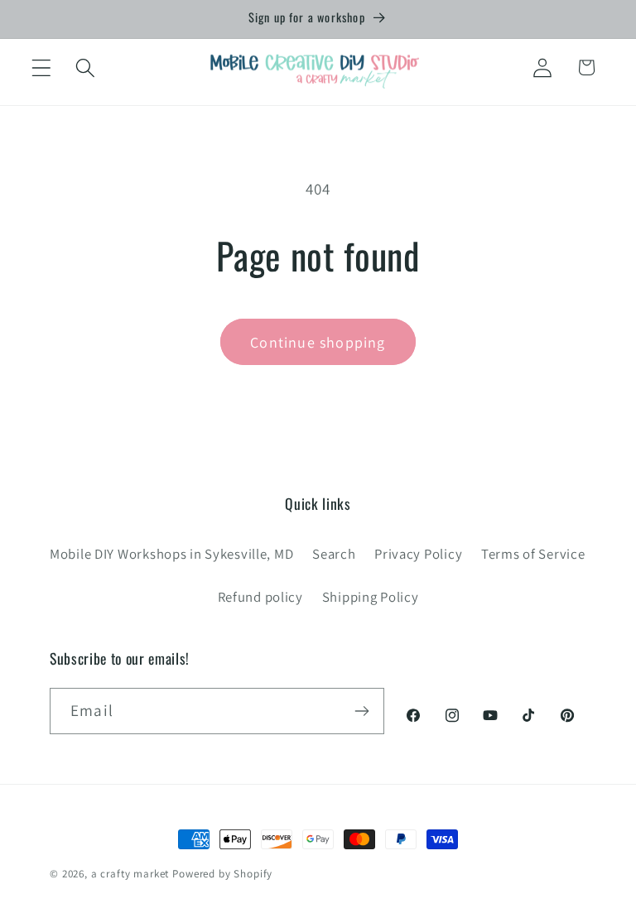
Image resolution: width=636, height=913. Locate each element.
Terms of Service (533, 554)
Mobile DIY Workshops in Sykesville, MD (171, 554)
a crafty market (130, 874)
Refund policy (260, 597)
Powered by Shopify (222, 874)
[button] (42, 67)
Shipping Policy (370, 597)
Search (333, 554)
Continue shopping (317, 342)
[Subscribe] (361, 711)
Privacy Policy (418, 554)
